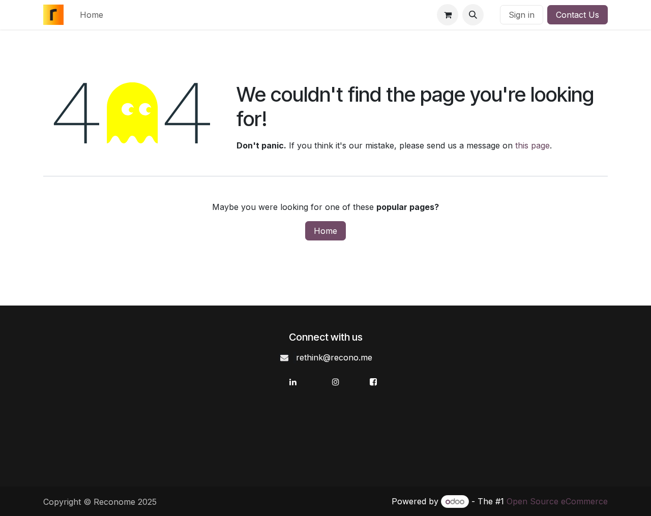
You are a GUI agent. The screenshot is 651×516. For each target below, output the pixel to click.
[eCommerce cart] (447, 14)
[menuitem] (91, 15)
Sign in (522, 15)
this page (532, 145)
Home (325, 231)
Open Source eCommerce (557, 501)
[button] (473, 14)
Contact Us (577, 15)
